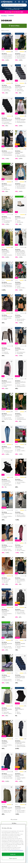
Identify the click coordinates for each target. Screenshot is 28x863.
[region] (13, 843)
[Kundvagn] (22, 2)
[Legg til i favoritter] (11, 34)
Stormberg (4, 15)
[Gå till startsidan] (6, 2)
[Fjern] (25, 5)
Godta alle (13, 854)
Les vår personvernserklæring (16, 850)
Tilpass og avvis (13, 858)
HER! (22, 12)
